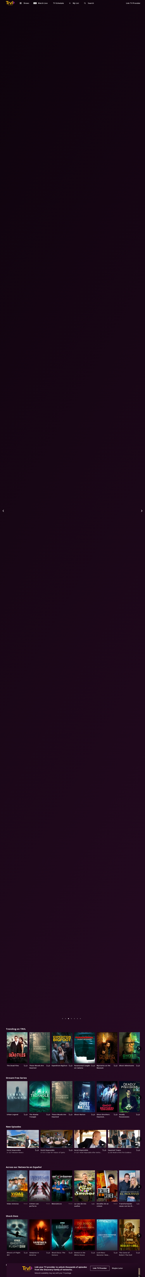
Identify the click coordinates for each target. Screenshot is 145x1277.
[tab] (62, 1018)
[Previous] (3, 510)
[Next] (141, 510)
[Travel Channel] (11, 3)
